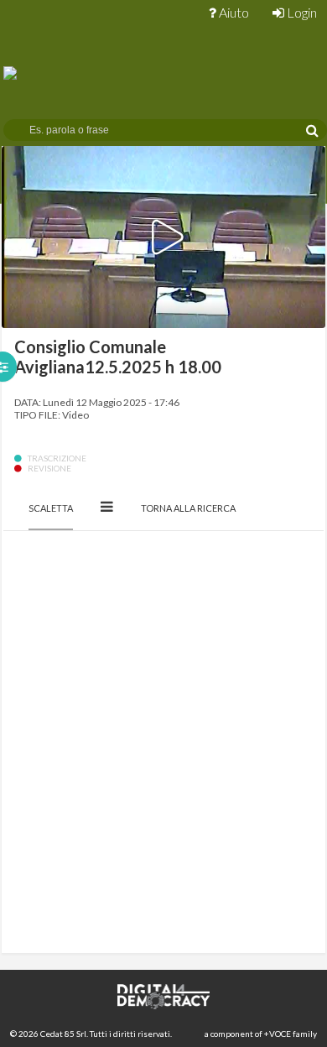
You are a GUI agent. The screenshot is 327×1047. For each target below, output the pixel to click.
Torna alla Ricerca (188, 508)
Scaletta (51, 508)
